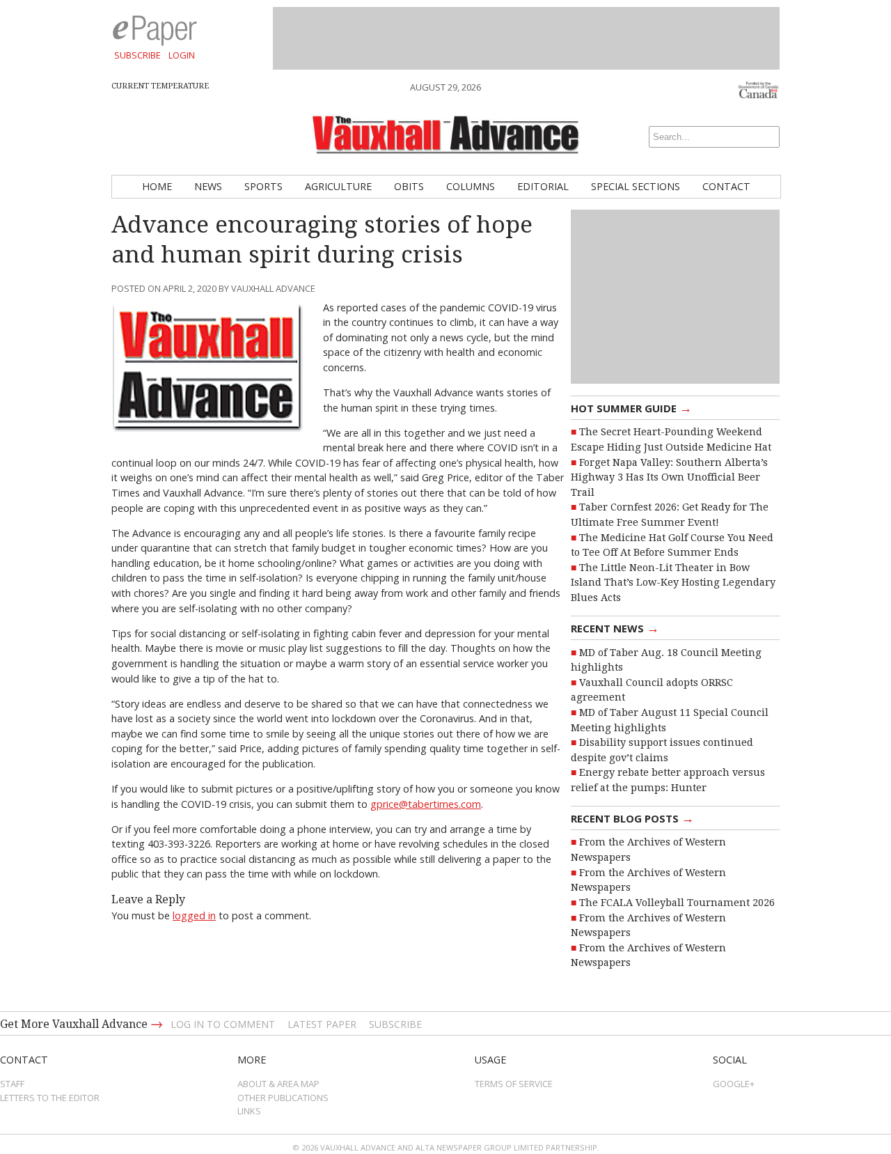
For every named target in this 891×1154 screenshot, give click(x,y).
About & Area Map (278, 1083)
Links (249, 1111)
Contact (726, 186)
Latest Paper (321, 1024)
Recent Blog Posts (632, 817)
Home (157, 186)
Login (181, 55)
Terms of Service (514, 1083)
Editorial (543, 186)
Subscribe (137, 55)
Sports (263, 186)
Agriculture (338, 186)
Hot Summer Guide (631, 407)
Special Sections (635, 186)
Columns (470, 186)
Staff (12, 1083)
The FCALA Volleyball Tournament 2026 (677, 902)
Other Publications (283, 1097)
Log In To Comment (223, 1024)
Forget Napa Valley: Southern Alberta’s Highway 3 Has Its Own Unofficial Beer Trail (669, 477)
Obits (409, 186)
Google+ (734, 1083)
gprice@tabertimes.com (425, 804)
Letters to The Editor (50, 1097)
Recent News (615, 627)
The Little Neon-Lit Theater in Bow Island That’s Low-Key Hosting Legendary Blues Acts (673, 582)
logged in (194, 915)
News (208, 186)
